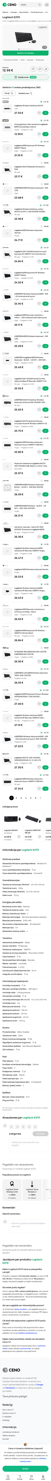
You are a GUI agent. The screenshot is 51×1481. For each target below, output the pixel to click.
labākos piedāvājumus (27, 1333)
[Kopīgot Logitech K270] (46, 69)
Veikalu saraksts (8, 1435)
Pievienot (41, 1133)
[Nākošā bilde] (44, 36)
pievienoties (26, 1348)
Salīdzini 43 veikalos (25, 53)
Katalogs (5, 1420)
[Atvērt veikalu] (45, 113)
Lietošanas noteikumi (10, 1432)
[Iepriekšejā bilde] (6, 36)
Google (39, 1384)
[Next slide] (47, 1190)
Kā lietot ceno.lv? (9, 1413)
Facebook (10, 1387)
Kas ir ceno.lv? (8, 1409)
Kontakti (5, 1439)
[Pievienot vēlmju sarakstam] (39, 113)
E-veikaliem (7, 1416)
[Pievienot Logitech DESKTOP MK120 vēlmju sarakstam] (39, 836)
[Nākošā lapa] (40, 798)
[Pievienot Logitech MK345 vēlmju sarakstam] (19, 836)
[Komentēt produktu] (40, 69)
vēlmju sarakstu (20, 1309)
